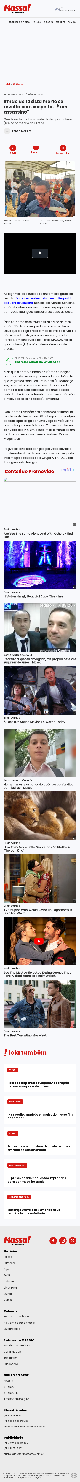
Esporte (8, 1269)
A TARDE (9, 1387)
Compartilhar (63, 153)
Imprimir (35, 152)
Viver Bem (10, 1287)
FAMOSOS (73, 22)
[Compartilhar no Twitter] (62, 159)
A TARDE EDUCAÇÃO (16, 1399)
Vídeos (8, 1300)
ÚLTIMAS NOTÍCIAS (19, 22)
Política (8, 1275)
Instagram (10, 1358)
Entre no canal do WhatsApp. (38, 362)
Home (8, 84)
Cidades (18, 84)
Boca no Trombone (16, 1316)
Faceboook (11, 1364)
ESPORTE (60, 22)
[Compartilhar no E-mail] (67, 159)
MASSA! (8, 1380)
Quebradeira (12, 1329)
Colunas (10, 1311)
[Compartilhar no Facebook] (58, 160)
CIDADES (48, 22)
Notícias (11, 1251)
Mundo (8, 1294)
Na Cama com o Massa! (19, 1323)
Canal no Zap (12, 1352)
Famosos (9, 1263)
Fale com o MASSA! (19, 1340)
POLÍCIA (36, 22)
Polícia (8, 1257)
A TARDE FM (11, 1393)
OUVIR (13, 153)
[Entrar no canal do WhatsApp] (8, 360)
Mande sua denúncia (17, 1345)
